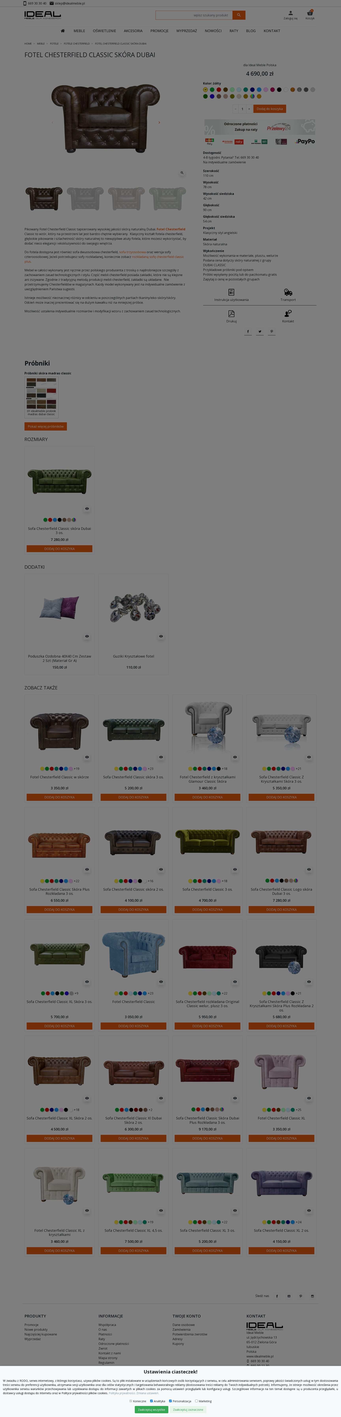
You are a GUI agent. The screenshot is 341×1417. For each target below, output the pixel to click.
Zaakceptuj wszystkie (151, 1409)
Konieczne (139, 1401)
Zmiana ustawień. (147, 1393)
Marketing (205, 1401)
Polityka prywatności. (122, 1393)
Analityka (159, 1401)
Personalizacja (182, 1401)
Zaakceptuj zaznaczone (188, 1409)
